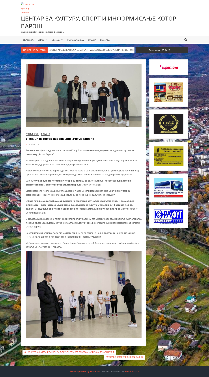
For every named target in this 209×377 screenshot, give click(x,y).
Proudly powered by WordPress (85, 371)
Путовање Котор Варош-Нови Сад (123, 357)
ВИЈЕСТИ (42, 39)
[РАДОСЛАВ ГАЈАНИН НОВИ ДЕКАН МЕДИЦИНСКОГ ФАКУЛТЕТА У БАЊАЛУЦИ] (125, 49)
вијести (45, 134)
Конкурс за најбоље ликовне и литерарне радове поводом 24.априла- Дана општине (71, 352)
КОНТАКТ (105, 39)
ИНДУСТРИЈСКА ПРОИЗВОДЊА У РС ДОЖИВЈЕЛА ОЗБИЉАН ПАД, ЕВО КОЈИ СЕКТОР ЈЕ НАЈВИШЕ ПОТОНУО (61, 50)
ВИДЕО (92, 39)
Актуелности (32, 134)
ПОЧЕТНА (28, 39)
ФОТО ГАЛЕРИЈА (75, 39)
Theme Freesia (132, 371)
